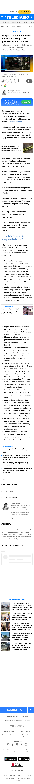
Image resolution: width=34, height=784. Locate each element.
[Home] (18, 17)
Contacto (28, 720)
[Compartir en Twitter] (10, 81)
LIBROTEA (18, 781)
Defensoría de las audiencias (13, 720)
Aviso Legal (25, 716)
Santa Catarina (8, 491)
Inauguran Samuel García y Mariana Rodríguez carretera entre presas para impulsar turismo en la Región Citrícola (22, 617)
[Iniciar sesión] (31, 17)
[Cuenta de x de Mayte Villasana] (12, 518)
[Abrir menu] (2, 17)
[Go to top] (31, 710)
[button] (4, 85)
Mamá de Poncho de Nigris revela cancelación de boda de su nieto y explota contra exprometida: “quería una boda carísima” (22, 627)
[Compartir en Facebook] (7, 81)
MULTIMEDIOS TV (10, 778)
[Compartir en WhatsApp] (3, 81)
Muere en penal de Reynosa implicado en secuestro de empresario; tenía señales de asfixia (16, 450)
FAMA (29, 775)
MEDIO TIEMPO (15, 775)
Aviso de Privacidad (13, 716)
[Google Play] (10, 759)
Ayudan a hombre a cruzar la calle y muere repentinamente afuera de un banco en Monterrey (16, 457)
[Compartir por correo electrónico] (18, 81)
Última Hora (5, 22)
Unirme (24, 102)
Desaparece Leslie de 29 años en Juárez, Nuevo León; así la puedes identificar (10, 311)
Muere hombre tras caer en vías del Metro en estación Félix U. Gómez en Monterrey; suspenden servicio (21, 647)
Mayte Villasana (14, 91)
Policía (25, 22)
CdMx (12, 12)
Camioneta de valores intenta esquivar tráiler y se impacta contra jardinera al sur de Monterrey (17, 470)
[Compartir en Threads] (14, 81)
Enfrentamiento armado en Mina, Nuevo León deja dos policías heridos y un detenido (11, 148)
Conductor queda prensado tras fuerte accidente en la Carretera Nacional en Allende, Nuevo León (18, 464)
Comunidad (16, 22)
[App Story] (24, 759)
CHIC (24, 775)
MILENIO (6, 775)
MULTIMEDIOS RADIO (24, 778)
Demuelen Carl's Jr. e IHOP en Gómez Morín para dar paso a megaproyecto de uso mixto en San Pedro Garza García (22, 607)
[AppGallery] (17, 765)
